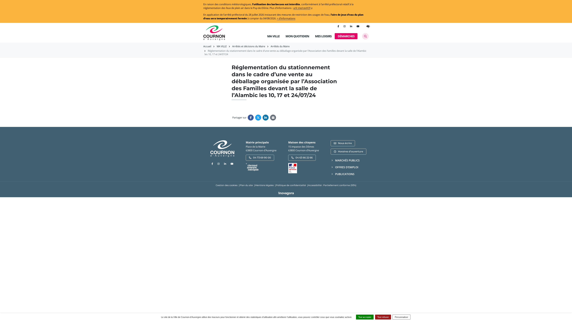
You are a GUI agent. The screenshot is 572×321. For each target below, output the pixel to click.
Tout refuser (383, 317)
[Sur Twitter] (258, 118)
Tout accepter (364, 317)
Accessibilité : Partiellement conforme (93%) (332, 185)
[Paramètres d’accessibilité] (368, 26)
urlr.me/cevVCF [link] (301, 8)
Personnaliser (401, 317)
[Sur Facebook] (251, 118)
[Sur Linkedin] (266, 118)
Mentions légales (264, 185)
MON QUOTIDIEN (297, 36)
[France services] (292, 168)
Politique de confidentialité (291, 185)
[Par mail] (273, 118)
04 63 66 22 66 (304, 157)
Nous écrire (345, 143)
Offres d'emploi (346, 167)
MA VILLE (273, 36)
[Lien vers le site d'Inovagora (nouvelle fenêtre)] (286, 193)
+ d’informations (286, 18)
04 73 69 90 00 (262, 157)
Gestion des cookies (226, 185)
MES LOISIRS (323, 36)
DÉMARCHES (346, 36)
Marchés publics (347, 160)
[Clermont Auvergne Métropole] (265, 167)
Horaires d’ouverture (350, 151)
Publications (344, 174)
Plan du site (246, 185)
